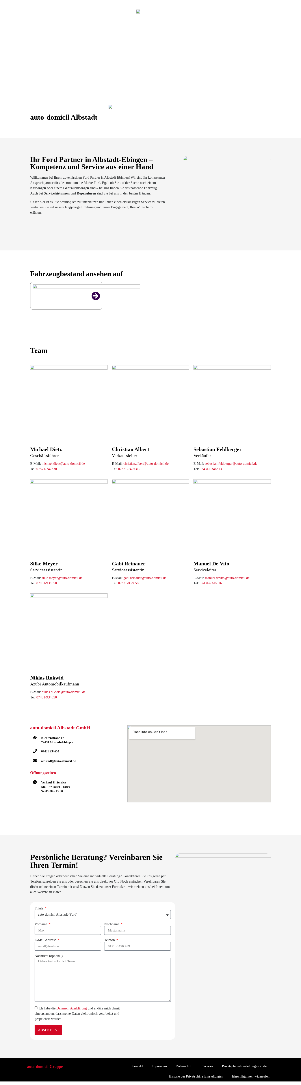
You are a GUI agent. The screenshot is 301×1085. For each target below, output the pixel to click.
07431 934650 (50, 751)
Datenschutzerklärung (71, 1008)
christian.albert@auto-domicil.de (146, 463)
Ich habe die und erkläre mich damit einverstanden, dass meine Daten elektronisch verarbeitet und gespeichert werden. (77, 1013)
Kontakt (137, 1066)
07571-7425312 (129, 469)
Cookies (207, 1066)
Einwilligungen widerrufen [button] (250, 1076)
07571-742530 (46, 469)
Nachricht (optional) (49, 956)
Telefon (110, 940)
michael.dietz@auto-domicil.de (63, 463)
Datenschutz (184, 1066)
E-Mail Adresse (46, 940)
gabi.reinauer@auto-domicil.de (144, 578)
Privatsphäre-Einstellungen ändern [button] (245, 1066)
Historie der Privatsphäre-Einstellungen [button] (196, 1076)
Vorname (41, 924)
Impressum (159, 1066)
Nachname (112, 924)
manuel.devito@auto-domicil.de (227, 578)
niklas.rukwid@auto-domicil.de (63, 692)
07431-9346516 (211, 583)
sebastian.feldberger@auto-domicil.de (231, 463)
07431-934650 (46, 583)
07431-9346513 (211, 469)
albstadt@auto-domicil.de (58, 761)
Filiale (39, 908)
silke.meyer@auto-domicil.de (62, 578)
